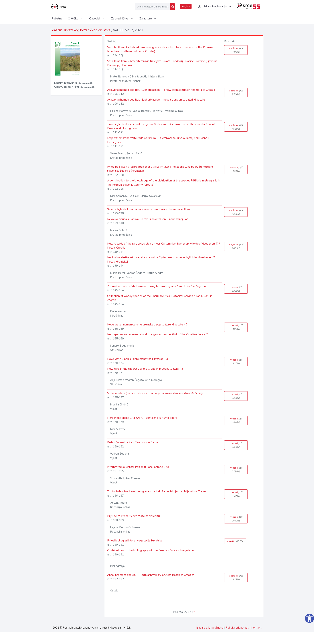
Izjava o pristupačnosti (210, 627)
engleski (236, 50)
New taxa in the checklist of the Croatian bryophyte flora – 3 (145, 369)
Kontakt (256, 627)
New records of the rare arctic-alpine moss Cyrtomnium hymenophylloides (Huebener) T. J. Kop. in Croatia (163, 246)
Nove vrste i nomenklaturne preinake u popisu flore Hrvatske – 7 (147, 324)
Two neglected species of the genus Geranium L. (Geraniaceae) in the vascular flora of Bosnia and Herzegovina (161, 126)
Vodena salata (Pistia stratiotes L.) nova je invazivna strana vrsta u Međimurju (155, 393)
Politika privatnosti (237, 627)
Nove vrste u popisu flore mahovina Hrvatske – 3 (137, 359)
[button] (214, 6)
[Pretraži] (172, 6)
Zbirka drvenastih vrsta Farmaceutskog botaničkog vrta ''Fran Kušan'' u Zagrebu (156, 286)
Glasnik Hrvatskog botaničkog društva (81, 30)
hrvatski (236, 169)
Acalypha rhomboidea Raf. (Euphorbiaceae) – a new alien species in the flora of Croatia (161, 90)
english (186, 6)
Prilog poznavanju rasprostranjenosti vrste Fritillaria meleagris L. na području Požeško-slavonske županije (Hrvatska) (160, 169)
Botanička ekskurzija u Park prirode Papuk (132, 442)
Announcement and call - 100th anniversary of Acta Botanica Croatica (150, 575)
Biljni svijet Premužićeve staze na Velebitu (133, 516)
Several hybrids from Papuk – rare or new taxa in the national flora (148, 209)
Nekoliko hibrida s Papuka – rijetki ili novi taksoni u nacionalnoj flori (147, 219)
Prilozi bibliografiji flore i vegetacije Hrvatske (134, 540)
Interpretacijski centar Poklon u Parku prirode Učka (138, 467)
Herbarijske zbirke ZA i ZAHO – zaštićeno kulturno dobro (142, 418)
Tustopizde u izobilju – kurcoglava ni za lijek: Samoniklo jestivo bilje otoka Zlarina (156, 491)
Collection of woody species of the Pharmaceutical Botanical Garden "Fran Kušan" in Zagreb (159, 298)
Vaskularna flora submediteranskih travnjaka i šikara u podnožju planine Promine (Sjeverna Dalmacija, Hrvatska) (162, 63)
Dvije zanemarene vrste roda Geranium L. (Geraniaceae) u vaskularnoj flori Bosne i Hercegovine (158, 140)
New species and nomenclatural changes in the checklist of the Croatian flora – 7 (157, 334)
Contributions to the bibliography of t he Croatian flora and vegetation (151, 550)
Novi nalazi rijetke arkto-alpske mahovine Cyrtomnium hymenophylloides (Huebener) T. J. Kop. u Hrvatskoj (162, 259)
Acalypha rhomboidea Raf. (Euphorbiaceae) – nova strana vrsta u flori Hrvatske (156, 99)
